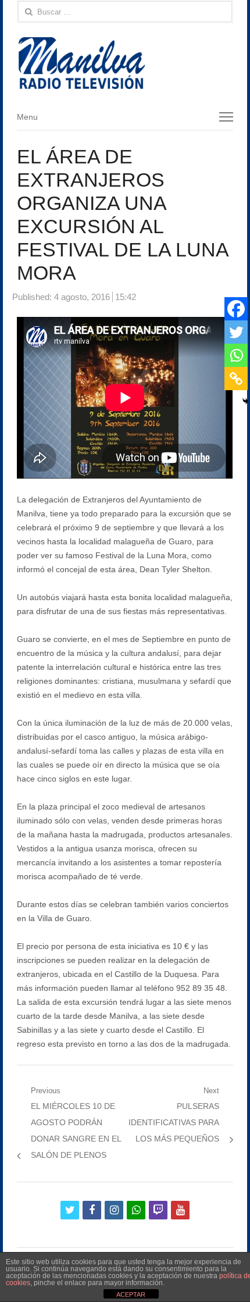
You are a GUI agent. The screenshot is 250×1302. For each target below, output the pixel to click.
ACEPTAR (130, 1294)
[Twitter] (236, 332)
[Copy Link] (236, 378)
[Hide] (245, 401)
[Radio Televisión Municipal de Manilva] (125, 63)
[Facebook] (236, 308)
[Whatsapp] (236, 355)
